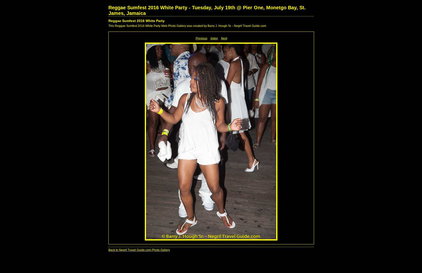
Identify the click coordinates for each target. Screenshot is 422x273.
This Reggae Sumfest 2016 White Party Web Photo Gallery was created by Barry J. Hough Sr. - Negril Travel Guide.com (187, 26)
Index (214, 38)
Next (224, 38)
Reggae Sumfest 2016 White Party (136, 21)
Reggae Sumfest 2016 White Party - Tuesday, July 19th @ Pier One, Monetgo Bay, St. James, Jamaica (207, 10)
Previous (201, 38)
